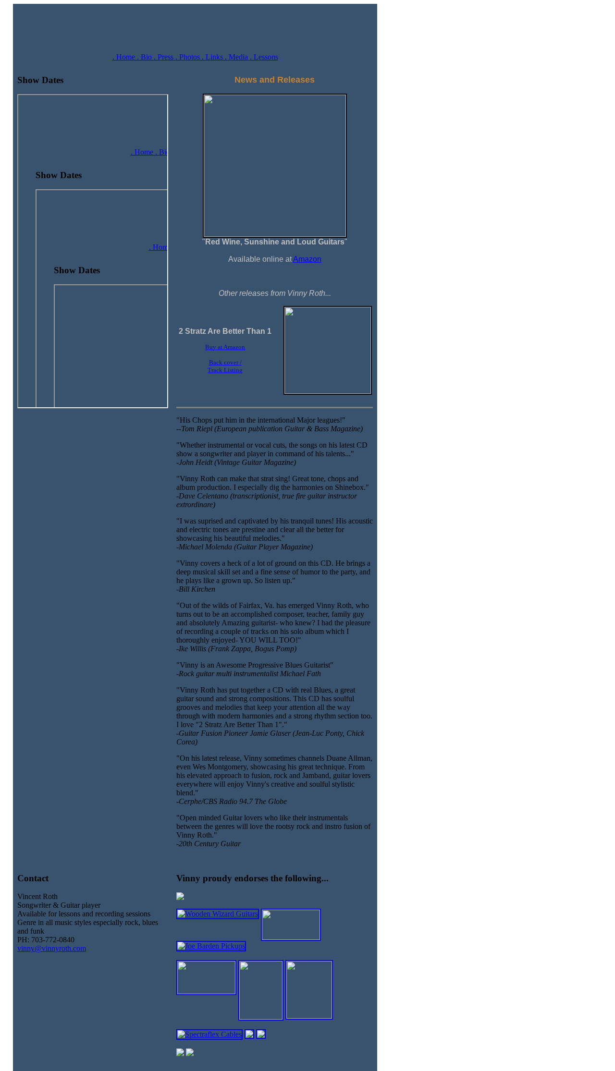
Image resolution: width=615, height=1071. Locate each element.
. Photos (188, 57)
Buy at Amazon (225, 347)
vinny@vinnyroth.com (51, 948)
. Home (124, 57)
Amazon (307, 259)
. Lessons (264, 57)
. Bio (145, 57)
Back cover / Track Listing (225, 366)
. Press (164, 57)
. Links (213, 57)
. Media (237, 57)
